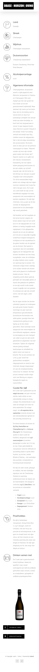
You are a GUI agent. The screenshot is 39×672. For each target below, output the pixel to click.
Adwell (32, 656)
